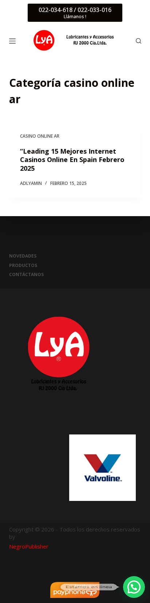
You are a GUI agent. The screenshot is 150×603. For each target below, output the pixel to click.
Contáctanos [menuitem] (26, 275)
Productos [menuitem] (23, 265)
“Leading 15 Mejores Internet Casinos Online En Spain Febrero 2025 (72, 160)
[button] (134, 587)
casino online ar (39, 136)
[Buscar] (138, 41)
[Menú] (12, 41)
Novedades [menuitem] (22, 256)
